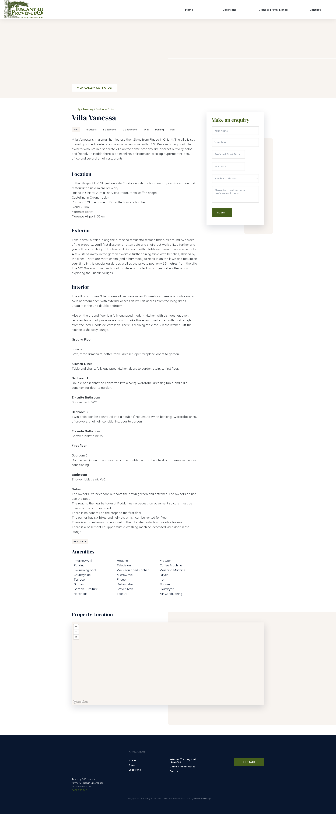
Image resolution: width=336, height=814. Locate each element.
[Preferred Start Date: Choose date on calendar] (252, 154)
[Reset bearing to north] (76, 636)
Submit (222, 212)
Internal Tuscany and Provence (183, 760)
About (132, 765)
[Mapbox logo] (80, 702)
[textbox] (235, 178)
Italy (77, 109)
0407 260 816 (79, 790)
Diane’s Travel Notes (273, 9)
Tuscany (88, 109)
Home (189, 9)
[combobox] (235, 178)
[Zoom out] (76, 631)
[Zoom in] (76, 626)
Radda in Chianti (106, 109)
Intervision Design (202, 798)
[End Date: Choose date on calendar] (252, 166)
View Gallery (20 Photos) (94, 87)
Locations (229, 9)
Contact (315, 9)
